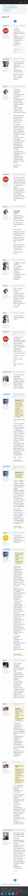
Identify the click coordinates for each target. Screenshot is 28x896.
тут (21, 817)
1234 (7, 35)
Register (4, 884)
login (9, 884)
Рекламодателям (21, 892)
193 (6, 670)
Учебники (16, 601)
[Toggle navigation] (25, 2)
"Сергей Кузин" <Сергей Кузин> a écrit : (19, 224)
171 (6, 841)
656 (7, 405)
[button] (19, 2)
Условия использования (8, 892)
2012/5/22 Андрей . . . (17, 166)
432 (7, 712)
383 (7, 96)
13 (6, 67)
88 (6, 271)
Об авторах (4, 888)
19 (6, 34)
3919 (7, 406)
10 (6, 95)
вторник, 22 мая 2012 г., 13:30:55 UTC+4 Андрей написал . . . (19, 76)
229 (7, 68)
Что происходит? (14, 888)
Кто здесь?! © (18, 890)
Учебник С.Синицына (7, 890)
